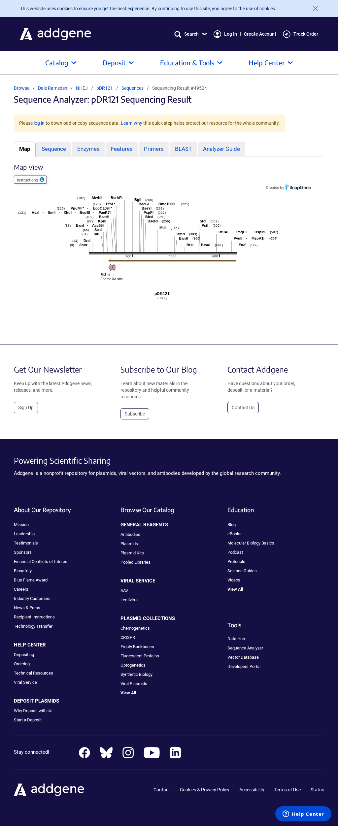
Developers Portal (243, 666)
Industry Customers (32, 598)
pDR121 (105, 88)
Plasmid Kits (132, 552)
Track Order (305, 34)
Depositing (24, 654)
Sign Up (26, 407)
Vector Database (243, 657)
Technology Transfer (33, 626)
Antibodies (130, 534)
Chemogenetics (135, 628)
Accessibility (251, 789)
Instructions (28, 180)
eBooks (234, 533)
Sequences (132, 88)
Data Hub (236, 638)
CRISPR (127, 637)
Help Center (267, 62)
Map (24, 149)
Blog (231, 524)
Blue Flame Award (31, 580)
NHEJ (82, 88)
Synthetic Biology (136, 674)
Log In (230, 34)
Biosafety (23, 570)
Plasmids (129, 543)
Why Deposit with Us (33, 710)
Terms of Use (287, 789)
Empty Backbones (137, 646)
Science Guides (242, 570)
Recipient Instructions (34, 616)
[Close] (313, 8)
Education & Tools (187, 62)
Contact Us (243, 407)
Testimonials (26, 543)
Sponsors (23, 552)
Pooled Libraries (135, 562)
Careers (21, 589)
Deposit (114, 62)
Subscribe (135, 413)
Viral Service (25, 682)
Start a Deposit (28, 719)
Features (122, 149)
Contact (161, 789)
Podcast (235, 552)
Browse (21, 88)
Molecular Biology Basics (250, 543)
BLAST (183, 149)
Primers (154, 149)
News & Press (27, 607)
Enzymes (88, 149)
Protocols (236, 561)
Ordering (22, 663)
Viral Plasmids (133, 683)
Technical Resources (33, 673)
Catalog (56, 62)
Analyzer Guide (221, 149)
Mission (21, 524)
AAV (124, 590)
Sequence (54, 149)
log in (39, 123)
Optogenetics (133, 665)
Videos (233, 580)
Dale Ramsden (52, 88)
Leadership (24, 533)
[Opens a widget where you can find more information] (303, 814)
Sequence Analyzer (245, 647)
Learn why (131, 123)
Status (317, 789)
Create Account (260, 34)
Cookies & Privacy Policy (204, 789)
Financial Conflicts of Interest (41, 561)
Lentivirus (129, 599)
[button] (190, 34)
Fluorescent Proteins (139, 655)
